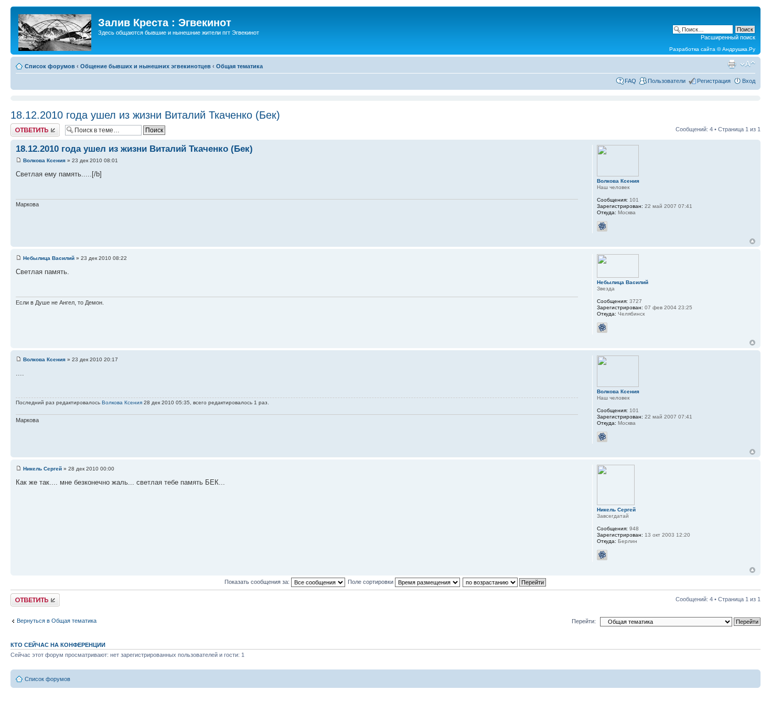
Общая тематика (239, 66)
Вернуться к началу (752, 241)
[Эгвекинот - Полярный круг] (55, 30)
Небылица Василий (48, 258)
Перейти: (584, 621)
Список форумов (50, 66)
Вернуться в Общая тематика (57, 621)
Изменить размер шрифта (747, 64)
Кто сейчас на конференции (57, 645)
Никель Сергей (42, 469)
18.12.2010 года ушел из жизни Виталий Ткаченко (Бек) (145, 115)
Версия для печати (731, 64)
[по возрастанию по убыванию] (505, 582)
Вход (748, 81)
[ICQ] (602, 226)
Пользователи (667, 81)
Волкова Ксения (44, 160)
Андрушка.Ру (738, 49)
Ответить (23, 126)
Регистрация (714, 81)
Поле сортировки (371, 582)
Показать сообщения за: (257, 582)
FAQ (630, 81)
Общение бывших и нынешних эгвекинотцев (145, 66)
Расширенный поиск (728, 37)
